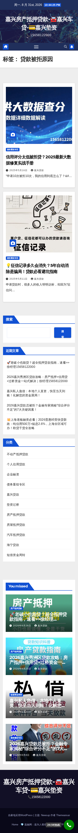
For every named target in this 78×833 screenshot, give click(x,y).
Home (15, 824)
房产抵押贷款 (16, 514)
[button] (65, 46)
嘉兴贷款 (39, 170)
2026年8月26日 (22, 625)
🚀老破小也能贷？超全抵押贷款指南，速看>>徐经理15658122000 (38, 619)
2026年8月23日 (22, 712)
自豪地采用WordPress (20, 815)
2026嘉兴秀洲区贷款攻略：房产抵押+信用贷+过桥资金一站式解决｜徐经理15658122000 (38, 662)
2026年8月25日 (22, 668)
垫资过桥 (13, 504)
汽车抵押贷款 (16, 534)
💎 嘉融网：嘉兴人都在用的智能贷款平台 (43, 824)
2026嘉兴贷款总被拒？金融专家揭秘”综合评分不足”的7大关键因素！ (38, 748)
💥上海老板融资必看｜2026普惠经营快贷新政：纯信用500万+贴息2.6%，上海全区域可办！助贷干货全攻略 (37, 424)
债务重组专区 (12, 149)
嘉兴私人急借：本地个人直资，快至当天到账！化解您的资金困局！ (37, 705)
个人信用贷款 (16, 464)
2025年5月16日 (18, 170)
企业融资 (13, 474)
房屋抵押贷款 (16, 524)
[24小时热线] (69, 825)
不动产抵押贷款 (17, 454)
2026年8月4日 (21, 755)
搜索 (9, 319)
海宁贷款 (13, 545)
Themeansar (63, 815)
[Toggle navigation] (36, 46)
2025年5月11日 (18, 279)
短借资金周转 (16, 555)
